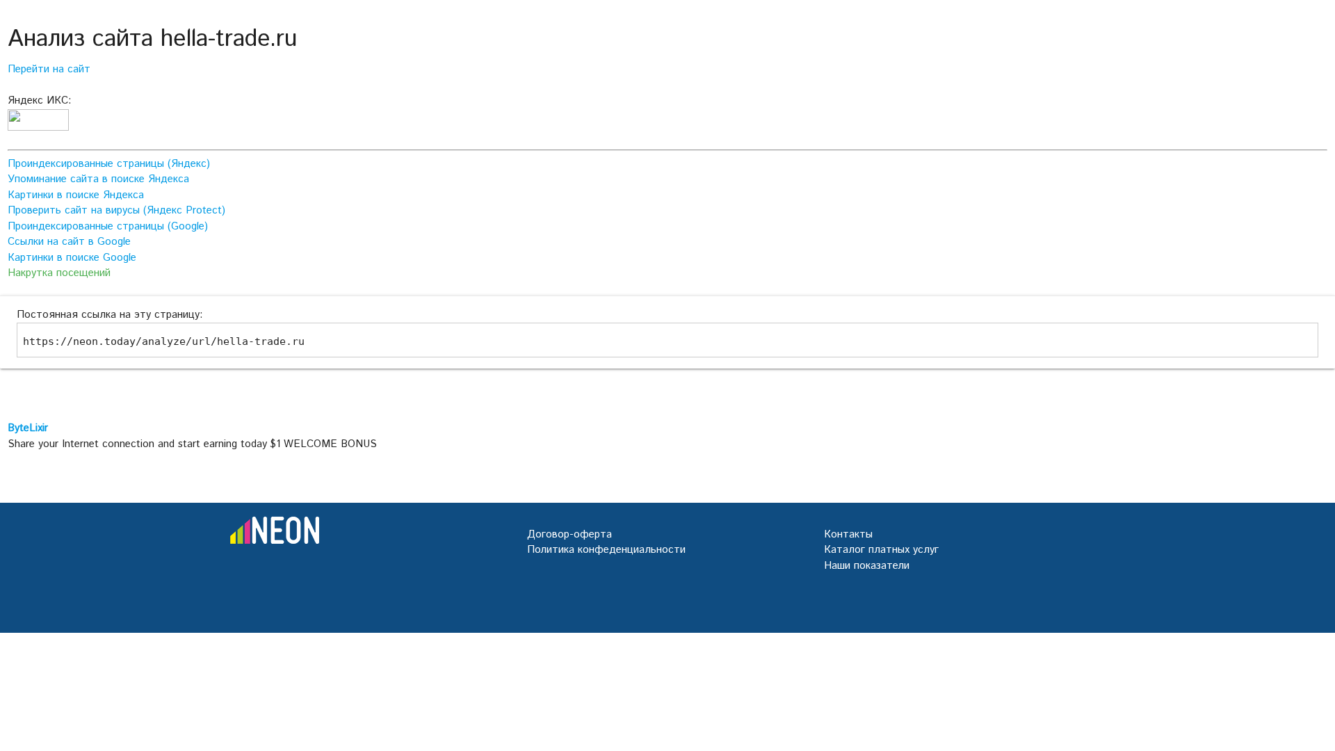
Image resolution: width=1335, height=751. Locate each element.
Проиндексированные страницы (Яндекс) (109, 163)
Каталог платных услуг (881, 549)
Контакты (848, 534)
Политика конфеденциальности (606, 549)
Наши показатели (866, 565)
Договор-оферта (569, 534)
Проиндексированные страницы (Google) (108, 226)
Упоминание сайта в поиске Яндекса (98, 179)
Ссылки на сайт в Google (69, 241)
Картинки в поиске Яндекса (76, 195)
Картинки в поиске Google (72, 257)
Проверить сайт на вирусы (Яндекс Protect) (116, 210)
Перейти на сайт (49, 69)
